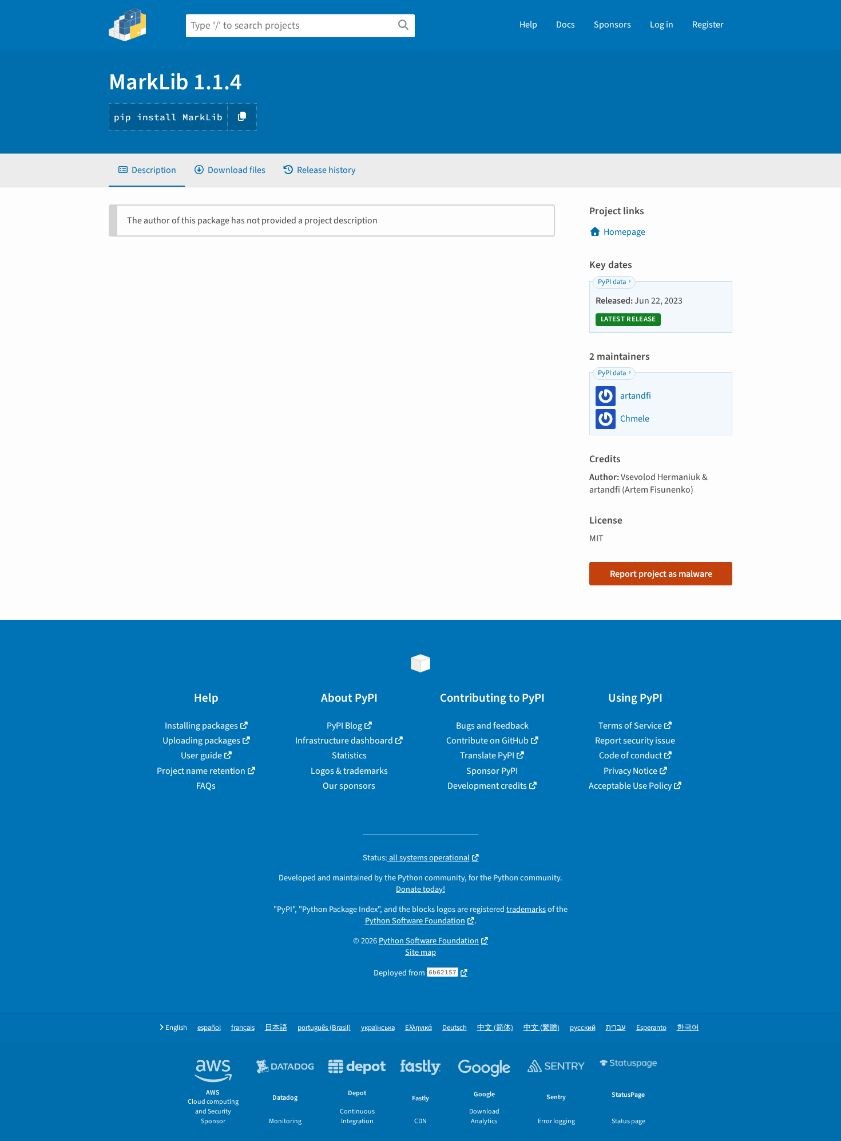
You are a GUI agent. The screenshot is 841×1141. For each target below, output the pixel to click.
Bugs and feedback (492, 725)
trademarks (526, 909)
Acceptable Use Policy (630, 786)
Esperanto (651, 1028)
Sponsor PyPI (492, 771)
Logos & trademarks (349, 771)
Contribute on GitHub (487, 740)
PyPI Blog (344, 725)
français (243, 1028)
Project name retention (201, 771)
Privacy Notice (630, 771)
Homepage (624, 232)
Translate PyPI (487, 755)
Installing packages (201, 725)
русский (583, 1028)
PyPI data (612, 282)
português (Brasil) (324, 1028)
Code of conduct (630, 755)
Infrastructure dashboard (344, 740)
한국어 (688, 1028)
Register (708, 24)
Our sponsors (349, 786)
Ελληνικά (418, 1028)
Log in (661, 24)
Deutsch (454, 1028)
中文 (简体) (495, 1028)
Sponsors (612, 24)
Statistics (349, 755)
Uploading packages (201, 740)
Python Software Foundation (415, 921)
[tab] (147, 170)
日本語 (276, 1028)
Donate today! (420, 889)
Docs (565, 24)
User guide (201, 755)
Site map (420, 952)
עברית (616, 1028)
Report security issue (635, 740)
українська (378, 1028)
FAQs (206, 786)
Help (528, 24)
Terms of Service (630, 725)
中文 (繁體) (541, 1028)
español (209, 1028)
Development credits (487, 786)
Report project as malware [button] (661, 574)
